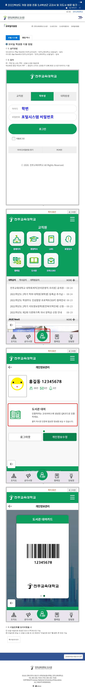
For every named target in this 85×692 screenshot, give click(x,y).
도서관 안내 (53, 26)
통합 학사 (26, 38)
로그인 (68, 12)
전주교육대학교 (78, 12)
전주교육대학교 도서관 (41, 26)
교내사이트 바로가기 (72, 656)
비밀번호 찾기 (14, 639)
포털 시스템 (12, 38)
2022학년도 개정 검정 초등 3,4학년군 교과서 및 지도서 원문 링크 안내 (45, 5)
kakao (39, 686)
